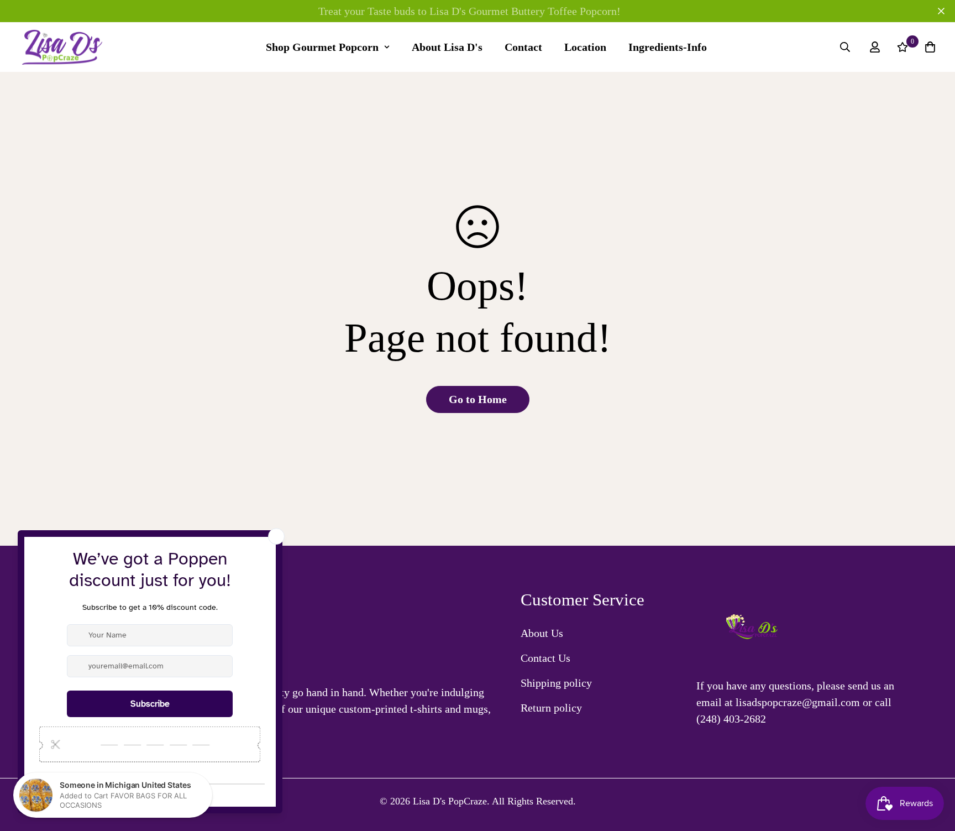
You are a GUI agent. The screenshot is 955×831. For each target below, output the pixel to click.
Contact (523, 47)
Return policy (551, 708)
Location (585, 47)
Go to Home (478, 399)
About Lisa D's (447, 47)
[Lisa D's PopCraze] (62, 47)
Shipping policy (556, 683)
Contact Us (545, 658)
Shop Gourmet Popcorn (322, 47)
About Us (542, 633)
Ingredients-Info (667, 47)
